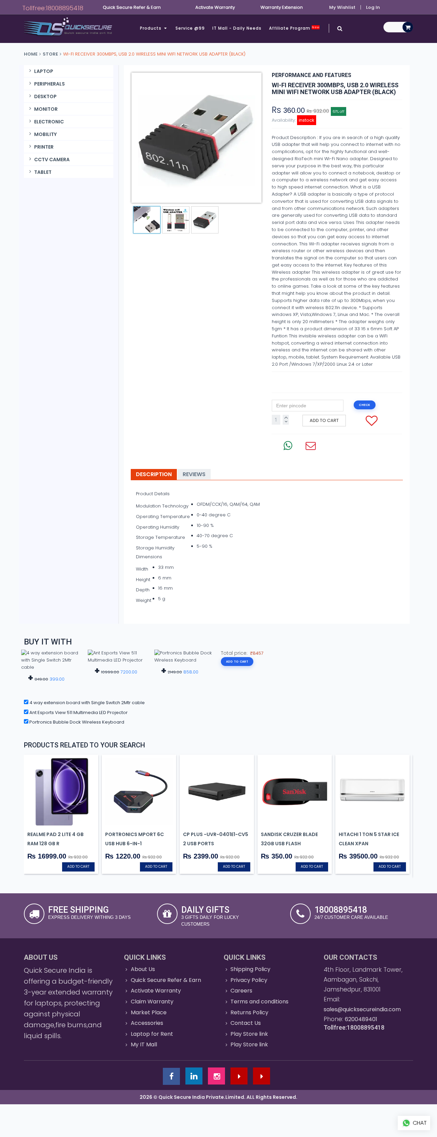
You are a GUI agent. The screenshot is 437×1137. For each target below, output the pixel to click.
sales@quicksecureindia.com (362, 1009)
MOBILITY (45, 134)
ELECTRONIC (49, 121)
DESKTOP (45, 96)
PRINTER (44, 146)
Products (151, 28)
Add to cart (324, 420)
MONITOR (46, 109)
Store (50, 54)
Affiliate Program (294, 28)
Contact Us (245, 1023)
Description (154, 474)
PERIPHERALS (49, 83)
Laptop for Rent (152, 1034)
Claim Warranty (152, 1001)
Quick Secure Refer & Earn (166, 980)
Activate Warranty (156, 991)
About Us (143, 969)
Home (31, 54)
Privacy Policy (248, 980)
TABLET (43, 172)
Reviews (194, 474)
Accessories (147, 1023)
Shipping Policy (250, 969)
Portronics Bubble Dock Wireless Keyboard (76, 722)
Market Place (149, 1012)
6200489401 (361, 1019)
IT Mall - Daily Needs (237, 28)
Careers (241, 991)
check (364, 405)
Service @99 (190, 28)
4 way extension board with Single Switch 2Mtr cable (86, 702)
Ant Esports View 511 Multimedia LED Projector (78, 712)
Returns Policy (249, 1012)
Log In (373, 7)
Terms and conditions (259, 1001)
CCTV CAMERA (52, 159)
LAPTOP (43, 71)
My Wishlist (342, 7)
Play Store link (249, 1034)
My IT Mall (144, 1044)
